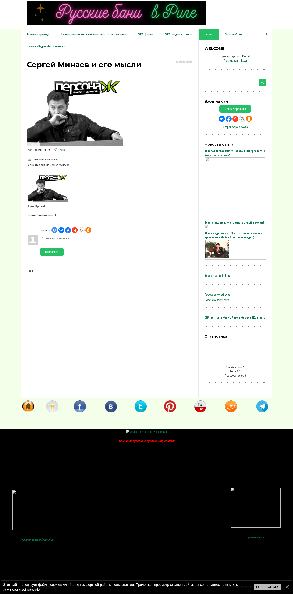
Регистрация (231, 60)
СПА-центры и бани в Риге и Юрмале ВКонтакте (235, 317)
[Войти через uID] (54, 230)
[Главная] (28, 411)
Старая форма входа (235, 127)
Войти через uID (235, 109)
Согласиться (267, 587)
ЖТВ (62, 149)
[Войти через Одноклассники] (88, 230)
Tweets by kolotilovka (217, 294)
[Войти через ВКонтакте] (61, 230)
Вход (244, 60)
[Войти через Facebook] (68, 230)
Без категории (56, 46)
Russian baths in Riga (217, 275)
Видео (42, 46)
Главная (31, 46)
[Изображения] (48, 187)
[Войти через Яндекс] (75, 230)
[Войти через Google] (82, 230)
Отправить (51, 252)
